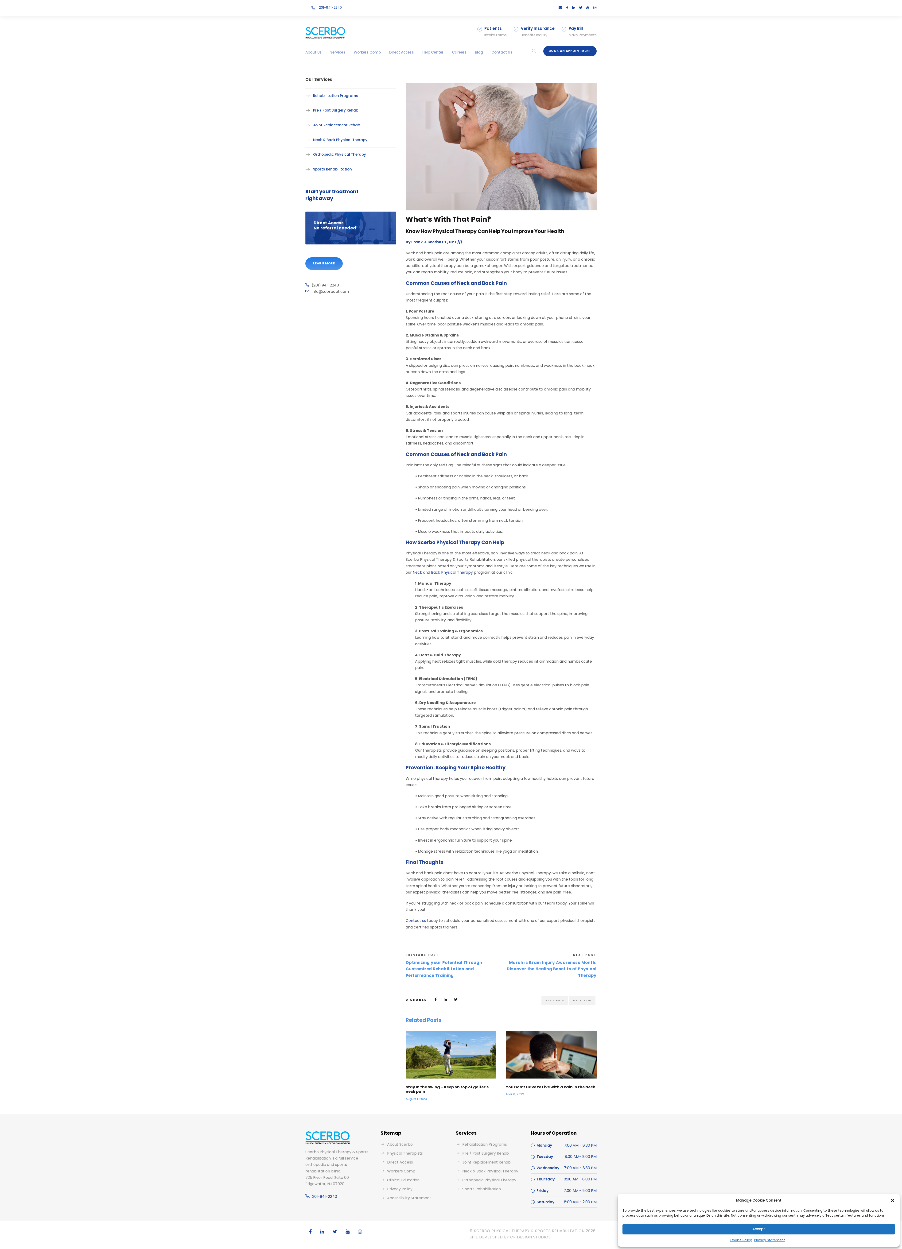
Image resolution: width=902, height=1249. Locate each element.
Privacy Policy (399, 1189)
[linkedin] (573, 7)
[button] (892, 1200)
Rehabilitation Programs (335, 95)
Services (337, 52)
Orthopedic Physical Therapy (339, 154)
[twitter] (581, 7)
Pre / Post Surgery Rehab (335, 110)
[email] (560, 7)
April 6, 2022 (515, 1094)
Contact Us (501, 52)
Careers (459, 52)
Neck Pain (582, 1000)
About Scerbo (400, 1144)
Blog (479, 52)
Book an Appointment (570, 51)
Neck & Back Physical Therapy (340, 139)
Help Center (432, 52)
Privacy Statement (769, 1240)
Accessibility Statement (409, 1198)
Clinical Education (403, 1180)
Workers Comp (367, 52)
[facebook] (567, 7)
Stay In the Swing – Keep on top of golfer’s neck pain (447, 1089)
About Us (313, 52)
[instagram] (595, 7)
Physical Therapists (405, 1153)
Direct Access (401, 52)
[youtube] (588, 7)
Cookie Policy (741, 1240)
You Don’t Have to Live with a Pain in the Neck (550, 1087)
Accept (758, 1228)
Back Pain (554, 1000)
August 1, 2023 (416, 1099)
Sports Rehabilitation (332, 169)
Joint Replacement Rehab (336, 125)
